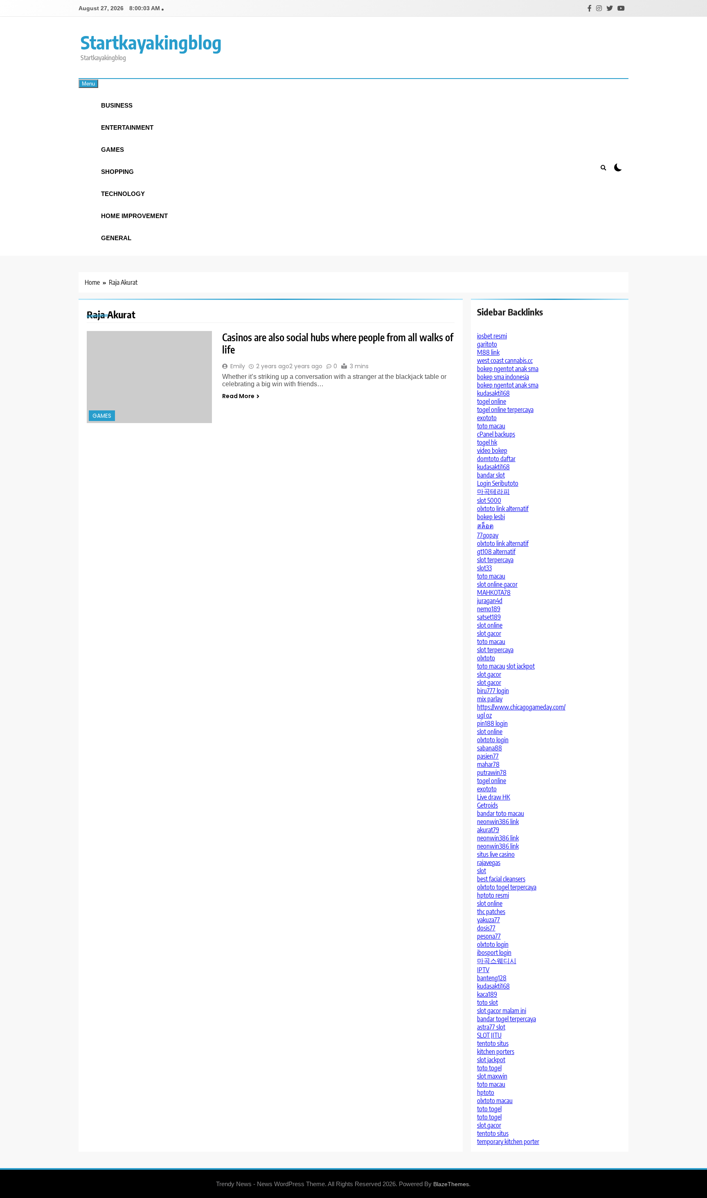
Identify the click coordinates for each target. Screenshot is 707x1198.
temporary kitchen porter (508, 1141)
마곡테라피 (493, 491)
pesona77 (489, 936)
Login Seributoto (497, 483)
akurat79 (488, 830)
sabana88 (489, 748)
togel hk (487, 442)
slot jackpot (521, 666)
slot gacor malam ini (501, 1011)
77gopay (487, 535)
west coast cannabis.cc (505, 360)
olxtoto (486, 658)
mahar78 (488, 764)
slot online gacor (497, 584)
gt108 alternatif (496, 551)
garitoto (487, 344)
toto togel (489, 1068)
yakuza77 (488, 920)
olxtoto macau (495, 1101)
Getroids (487, 805)
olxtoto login (493, 740)
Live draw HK (493, 797)
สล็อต (485, 526)
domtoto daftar (496, 459)
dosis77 (486, 928)
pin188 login (492, 723)
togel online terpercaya (505, 409)
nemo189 (488, 609)
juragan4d (489, 601)
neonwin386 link (498, 821)
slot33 (484, 568)
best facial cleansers (501, 879)
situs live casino (496, 854)
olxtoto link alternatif (503, 508)
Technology (123, 193)
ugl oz (484, 715)
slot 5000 (489, 500)
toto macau (491, 426)
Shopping (117, 171)
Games (112, 149)
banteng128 (492, 978)
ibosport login (494, 952)
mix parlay (489, 699)
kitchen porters (495, 1051)
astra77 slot (491, 1027)
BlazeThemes (451, 1184)
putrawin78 (492, 772)
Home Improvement (134, 215)
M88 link (488, 352)
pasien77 (488, 756)
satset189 (489, 617)
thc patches (491, 912)
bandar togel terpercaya (506, 1019)
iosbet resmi (492, 336)
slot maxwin (492, 1076)
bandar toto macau (500, 813)
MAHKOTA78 (494, 592)
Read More (238, 396)
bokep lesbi (491, 517)
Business (117, 105)
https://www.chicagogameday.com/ (521, 707)
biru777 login (493, 691)
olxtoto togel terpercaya (506, 887)
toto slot (487, 1002)
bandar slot (491, 475)
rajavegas (488, 862)
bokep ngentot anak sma (507, 369)
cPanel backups (496, 434)
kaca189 (487, 994)
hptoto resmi (493, 895)
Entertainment (127, 127)
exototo (487, 418)
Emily (237, 366)
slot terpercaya (495, 560)
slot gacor (489, 633)
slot (481, 871)
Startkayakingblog (151, 42)
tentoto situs (493, 1043)
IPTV (483, 970)
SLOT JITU (489, 1035)
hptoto (485, 1092)
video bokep (492, 450)
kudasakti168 (493, 393)
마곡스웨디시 (496, 961)
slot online (489, 625)
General (116, 237)
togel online (491, 401)
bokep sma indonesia (503, 377)
